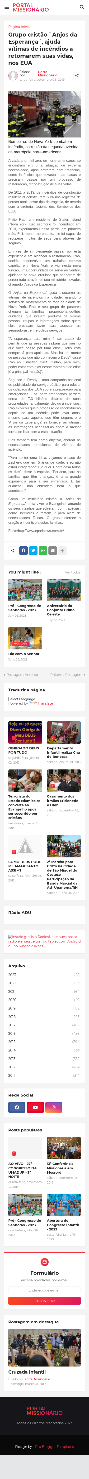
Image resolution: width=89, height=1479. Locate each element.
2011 (44, 1075)
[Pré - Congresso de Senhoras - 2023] (25, 590)
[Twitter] (33, 550)
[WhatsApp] (43, 550)
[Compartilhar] (77, 75)
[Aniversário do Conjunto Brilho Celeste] (64, 590)
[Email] (52, 550)
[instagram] (53, 1107)
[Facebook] (23, 550)
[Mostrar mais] (62, 550)
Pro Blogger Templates (54, 1447)
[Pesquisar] (82, 7)
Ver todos (73, 572)
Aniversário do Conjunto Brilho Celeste (61, 610)
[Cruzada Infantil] (44, 1348)
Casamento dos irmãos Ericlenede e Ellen (62, 800)
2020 (44, 1000)
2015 (44, 1042)
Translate (45, 703)
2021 (44, 991)
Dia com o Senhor (23, 654)
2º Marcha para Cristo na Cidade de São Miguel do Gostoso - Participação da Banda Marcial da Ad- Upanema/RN (62, 875)
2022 (44, 983)
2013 (44, 1059)
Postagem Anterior (22, 675)
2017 (44, 1025)
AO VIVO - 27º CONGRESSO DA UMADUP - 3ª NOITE (22, 1170)
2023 (44, 975)
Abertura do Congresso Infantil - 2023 (63, 1224)
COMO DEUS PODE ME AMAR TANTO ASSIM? (24, 866)
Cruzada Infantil (27, 1372)
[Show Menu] (6, 7)
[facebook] (16, 1107)
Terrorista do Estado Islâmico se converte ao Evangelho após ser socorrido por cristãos (24, 807)
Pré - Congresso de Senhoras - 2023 (24, 608)
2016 (44, 1033)
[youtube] (35, 1107)
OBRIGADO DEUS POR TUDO (23, 750)
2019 (44, 1008)
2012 (44, 1067)
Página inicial (19, 27)
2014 (44, 1050)
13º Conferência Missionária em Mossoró (60, 1168)
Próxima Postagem (66, 675)
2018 (44, 1017)
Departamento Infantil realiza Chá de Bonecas (63, 752)
